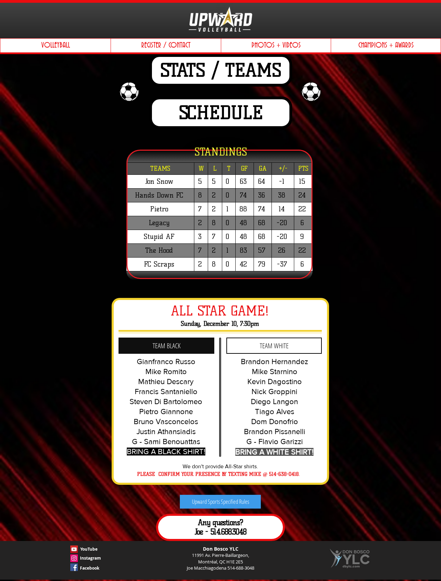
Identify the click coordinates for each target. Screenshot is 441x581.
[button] (55, 45)
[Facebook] (74, 567)
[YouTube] (74, 549)
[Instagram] (74, 558)
